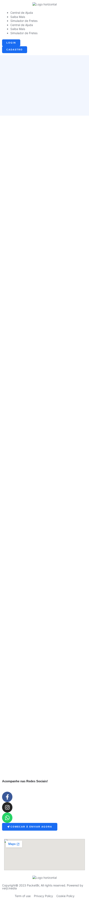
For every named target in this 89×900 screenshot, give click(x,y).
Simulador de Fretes (23, 20)
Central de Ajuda (21, 12)
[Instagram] (7, 807)
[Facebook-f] (7, 797)
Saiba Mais (17, 17)
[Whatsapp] (7, 817)
